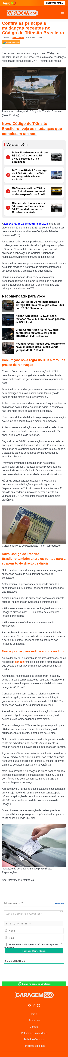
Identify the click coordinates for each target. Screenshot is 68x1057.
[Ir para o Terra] (9, 3)
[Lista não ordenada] (26, 923)
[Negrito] (7, 923)
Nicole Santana (18, 38)
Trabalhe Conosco (34, 1039)
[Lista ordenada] (22, 923)
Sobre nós (34, 1020)
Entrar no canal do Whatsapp (36, 984)
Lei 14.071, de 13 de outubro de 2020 (26, 223)
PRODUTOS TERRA (54, 3)
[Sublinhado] (14, 923)
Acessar (59, 903)
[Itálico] (10, 923)
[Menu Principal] (62, 13)
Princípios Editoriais (34, 1045)
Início (34, 1014)
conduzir (20, 662)
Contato (34, 1026)
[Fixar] (18, 923)
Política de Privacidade (34, 1033)
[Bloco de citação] (29, 923)
